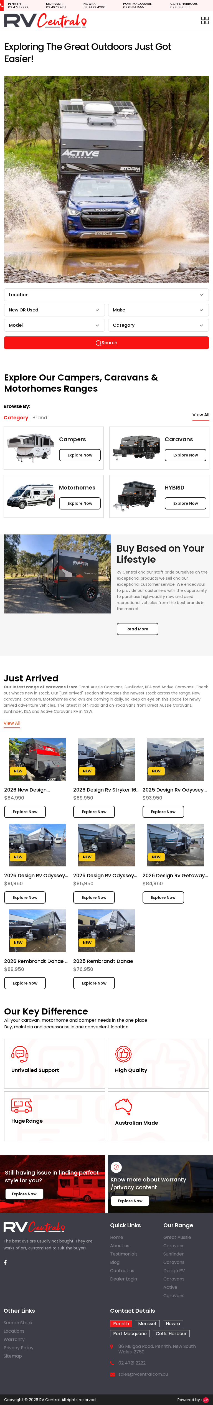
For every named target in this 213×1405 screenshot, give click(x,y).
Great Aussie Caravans (177, 1241)
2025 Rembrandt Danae (103, 961)
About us (119, 1245)
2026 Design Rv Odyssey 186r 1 (103, 875)
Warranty (14, 1339)
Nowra (173, 1323)
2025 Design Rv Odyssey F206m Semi (173, 790)
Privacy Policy (19, 1348)
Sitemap (13, 1356)
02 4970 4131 (56, 5)
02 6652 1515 (184, 5)
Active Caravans (173, 1291)
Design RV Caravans (174, 1274)
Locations (14, 1331)
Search (109, 342)
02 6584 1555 (138, 5)
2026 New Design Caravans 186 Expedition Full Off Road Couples (34, 790)
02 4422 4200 (94, 5)
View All (200, 415)
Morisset (147, 1323)
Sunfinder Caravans (173, 1258)
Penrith (121, 1323)
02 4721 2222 (18, 5)
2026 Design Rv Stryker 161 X (105, 790)
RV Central (49, 1400)
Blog (115, 1262)
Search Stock (18, 1323)
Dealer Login (123, 1279)
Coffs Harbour (171, 1333)
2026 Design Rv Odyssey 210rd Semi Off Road (34, 875)
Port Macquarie (130, 1333)
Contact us (122, 1270)
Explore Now (80, 455)
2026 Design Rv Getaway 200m (174, 875)
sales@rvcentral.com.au (143, 1374)
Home (116, 1237)
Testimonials (124, 1254)
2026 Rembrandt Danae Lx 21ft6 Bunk (37, 961)
